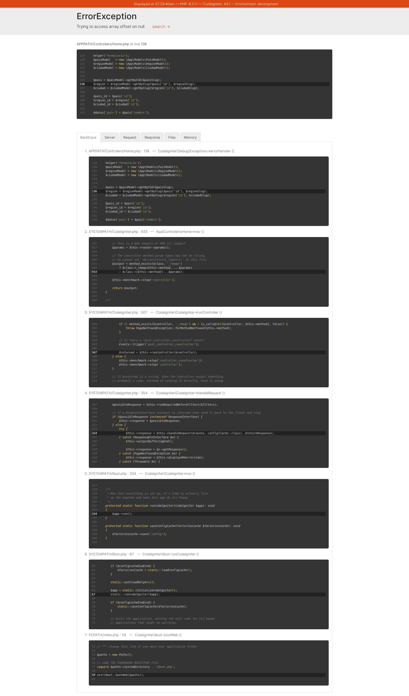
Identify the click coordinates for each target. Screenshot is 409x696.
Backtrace (88, 137)
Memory (190, 137)
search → (161, 26)
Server (110, 137)
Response (152, 137)
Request (129, 137)
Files (172, 137)
